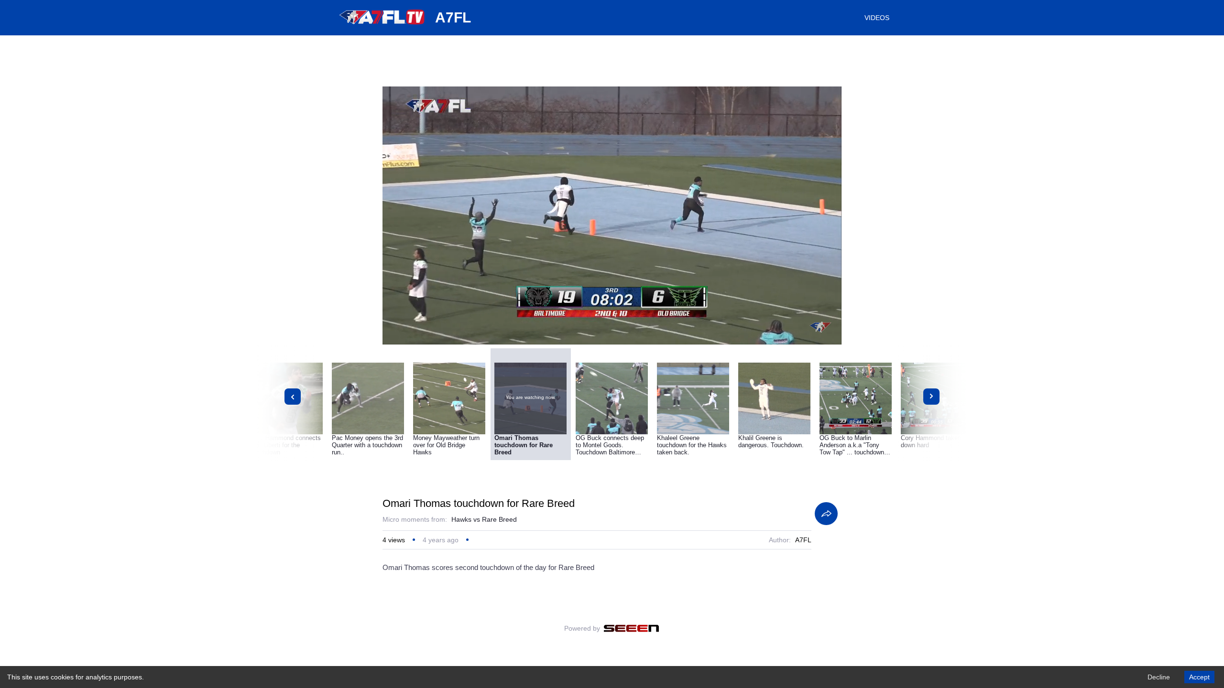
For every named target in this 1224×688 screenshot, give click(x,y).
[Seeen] (631, 628)
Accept (1199, 677)
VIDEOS (876, 18)
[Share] (826, 513)
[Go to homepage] (382, 28)
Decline (1159, 677)
